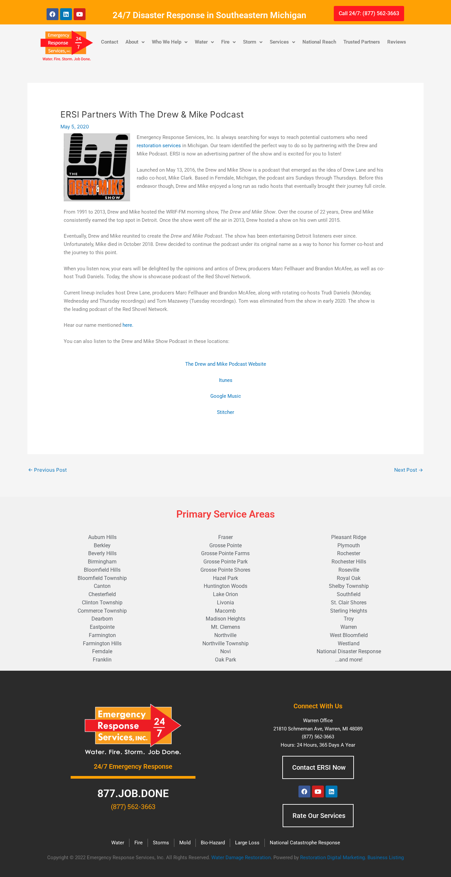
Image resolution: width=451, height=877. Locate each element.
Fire (225, 42)
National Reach (319, 42)
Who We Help (166, 42)
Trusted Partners (361, 42)
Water (201, 42)
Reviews (396, 42)
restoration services (159, 146)
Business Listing (385, 857)
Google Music (225, 396)
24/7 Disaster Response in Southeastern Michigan (209, 15)
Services (279, 42)
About (131, 42)
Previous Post (47, 470)
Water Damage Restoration (241, 857)
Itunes (225, 380)
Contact (109, 42)
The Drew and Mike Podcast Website (225, 364)
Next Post (408, 470)
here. (127, 325)
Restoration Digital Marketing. (333, 857)
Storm (249, 42)
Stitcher (225, 412)
